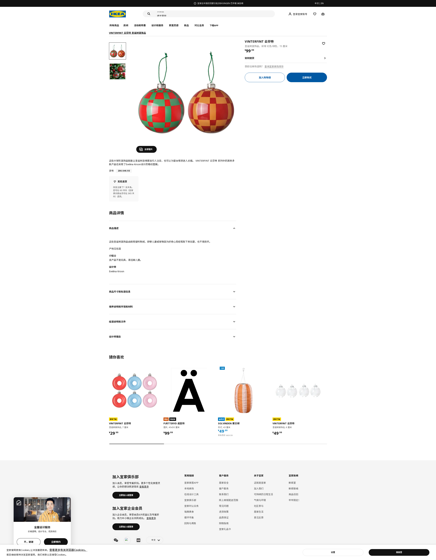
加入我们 (258, 488)
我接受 (399, 552)
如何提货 (249, 58)
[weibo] (127, 540)
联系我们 (224, 494)
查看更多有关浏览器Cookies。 (68, 550)
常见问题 (224, 505)
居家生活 (258, 511)
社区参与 (258, 505)
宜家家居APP (191, 482)
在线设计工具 (191, 494)
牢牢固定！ (295, 500)
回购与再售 (190, 523)
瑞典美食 (189, 511)
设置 (333, 552)
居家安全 (224, 482)
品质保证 (224, 517)
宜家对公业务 (191, 505)
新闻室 (292, 482)
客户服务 (224, 488)
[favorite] (323, 43)
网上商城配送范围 (228, 500)
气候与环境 (260, 500)
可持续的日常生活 (263, 494)
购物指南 (224, 523)
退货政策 (224, 511)
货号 (111, 170)
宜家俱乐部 (190, 500)
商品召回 (293, 494)
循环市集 (189, 517)
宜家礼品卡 (225, 529)
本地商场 (189, 488)
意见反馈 (258, 517)
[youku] (138, 540)
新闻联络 (293, 488)
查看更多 (144, 486)
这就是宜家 (260, 482)
